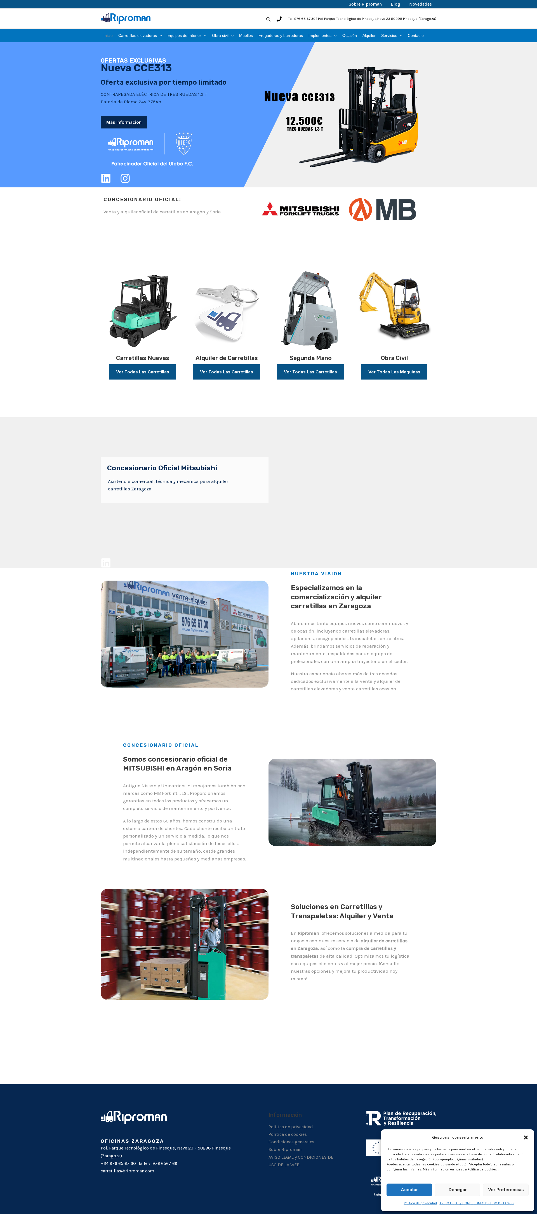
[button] (526, 1137)
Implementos (319, 35)
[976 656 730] (279, 19)
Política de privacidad (420, 1203)
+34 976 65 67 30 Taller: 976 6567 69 (139, 1163)
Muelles (246, 35)
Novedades (420, 4)
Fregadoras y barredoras (280, 35)
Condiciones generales (291, 1141)
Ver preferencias (506, 1189)
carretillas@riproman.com (127, 1171)
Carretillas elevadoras (137, 35)
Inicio (108, 35)
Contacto (416, 35)
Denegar (458, 1189)
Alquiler (369, 35)
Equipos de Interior (184, 35)
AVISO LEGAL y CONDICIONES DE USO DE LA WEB (477, 1203)
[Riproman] (125, 18)
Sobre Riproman (365, 4)
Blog (395, 4)
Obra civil (220, 35)
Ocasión (349, 35)
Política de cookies (287, 1134)
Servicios (389, 35)
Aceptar (409, 1189)
